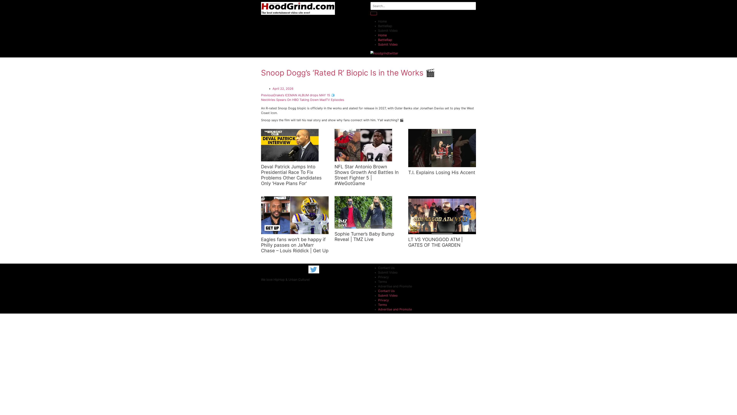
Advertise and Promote (395, 286)
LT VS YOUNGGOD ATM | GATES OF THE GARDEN (435, 242)
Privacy (383, 277)
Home (382, 21)
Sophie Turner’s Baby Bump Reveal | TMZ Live (364, 236)
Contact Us (386, 268)
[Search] (373, 13)
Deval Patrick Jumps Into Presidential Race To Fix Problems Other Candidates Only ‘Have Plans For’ (291, 175)
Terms (382, 282)
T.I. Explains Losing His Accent (441, 172)
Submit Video (388, 30)
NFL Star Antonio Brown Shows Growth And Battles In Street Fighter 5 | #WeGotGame (367, 175)
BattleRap (385, 26)
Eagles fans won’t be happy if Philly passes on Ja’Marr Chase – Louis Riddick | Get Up (295, 245)
